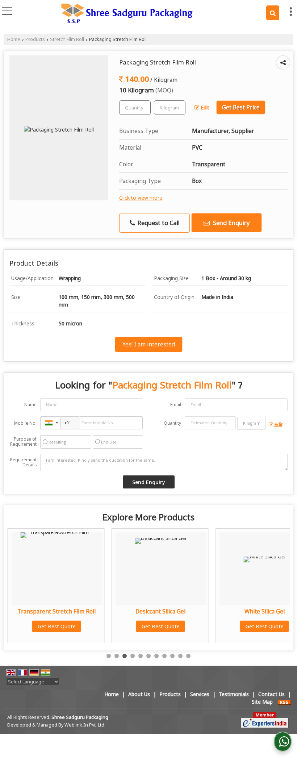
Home (13, 39)
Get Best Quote (57, 626)
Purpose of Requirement (23, 442)
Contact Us (271, 694)
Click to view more (140, 197)
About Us (139, 694)
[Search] (272, 12)
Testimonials (234, 694)
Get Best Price (241, 107)
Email (175, 404)
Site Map (262, 701)
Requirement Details (23, 462)
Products (35, 39)
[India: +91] (50, 422)
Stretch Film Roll (67, 39)
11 (188, 656)
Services (199, 694)
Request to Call (158, 223)
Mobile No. (25, 423)
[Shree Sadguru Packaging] (127, 13)
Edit (204, 107)
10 (180, 656)
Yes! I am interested (148, 344)
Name (30, 404)
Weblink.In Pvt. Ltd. (84, 725)
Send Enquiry (231, 223)
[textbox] (169, 107)
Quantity (172, 423)
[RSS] (284, 701)
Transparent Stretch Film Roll (57, 611)
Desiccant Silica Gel (160, 611)
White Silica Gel (264, 611)
